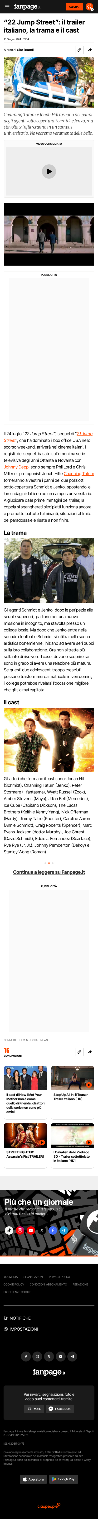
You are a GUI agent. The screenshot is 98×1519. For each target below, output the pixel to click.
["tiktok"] (9, 1230)
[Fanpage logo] (27, 7)
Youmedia (11, 1277)
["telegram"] (63, 1230)
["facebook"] (53, 1230)
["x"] (42, 1230)
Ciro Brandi (25, 50)
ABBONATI (74, 6)
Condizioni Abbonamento (48, 1284)
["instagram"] (20, 1230)
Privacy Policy (59, 1277)
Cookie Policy (14, 1284)
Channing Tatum (79, 473)
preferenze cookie (17, 1292)
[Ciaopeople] (49, 1506)
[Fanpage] (49, 1372)
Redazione (80, 1284)
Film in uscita (29, 1040)
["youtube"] (31, 1230)
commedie (10, 1040)
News (44, 1040)
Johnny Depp (16, 466)
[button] (90, 50)
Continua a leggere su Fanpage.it (49, 872)
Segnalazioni (33, 1277)
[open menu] (5, 7)
